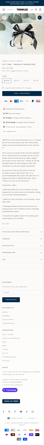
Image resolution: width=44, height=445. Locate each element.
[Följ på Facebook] (3, 412)
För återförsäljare (9, 357)
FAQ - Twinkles (8, 334)
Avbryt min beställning (11, 338)
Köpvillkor (6, 316)
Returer (5, 312)
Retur (4, 342)
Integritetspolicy (8, 323)
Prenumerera (11, 300)
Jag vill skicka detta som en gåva (18, 88)
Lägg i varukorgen (22, 93)
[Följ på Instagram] (9, 412)
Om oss (5, 353)
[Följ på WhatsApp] (33, 412)
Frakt (13, 71)
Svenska (10, 9)
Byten (4, 346)
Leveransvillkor (8, 319)
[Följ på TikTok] (27, 412)
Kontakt (5, 349)
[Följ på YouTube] (21, 412)
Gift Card (5, 361)
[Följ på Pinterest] (15, 412)
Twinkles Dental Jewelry (12, 61)
